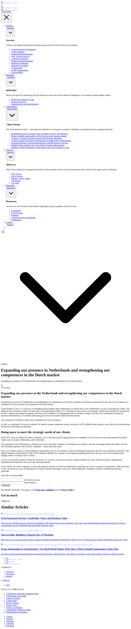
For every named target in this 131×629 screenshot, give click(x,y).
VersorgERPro (17, 72)
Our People (15, 181)
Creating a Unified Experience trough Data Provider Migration (36, 138)
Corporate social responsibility (23, 217)
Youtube (9, 619)
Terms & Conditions (14, 607)
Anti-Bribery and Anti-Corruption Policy (22, 594)
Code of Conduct (13, 598)
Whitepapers (16, 220)
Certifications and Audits (16, 596)
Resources (10, 185)
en (3, 232)
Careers (9, 222)
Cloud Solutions (17, 52)
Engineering (16, 211)
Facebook (10, 626)
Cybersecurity (17, 68)
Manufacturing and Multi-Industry (25, 104)
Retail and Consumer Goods (22, 99)
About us (10, 150)
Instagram (10, 621)
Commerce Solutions (19, 59)
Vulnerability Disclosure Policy (18, 610)
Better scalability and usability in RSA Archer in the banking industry (39, 136)
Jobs (8, 585)
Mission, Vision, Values (20, 178)
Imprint (9, 576)
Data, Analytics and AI (20, 56)
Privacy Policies (12, 603)
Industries (10, 75)
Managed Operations (19, 66)
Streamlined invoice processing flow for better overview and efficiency (39, 134)
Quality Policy (12, 605)
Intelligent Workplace (20, 63)
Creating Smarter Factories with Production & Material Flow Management (41, 141)
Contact (4, 364)
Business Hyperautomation (22, 61)
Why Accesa (16, 174)
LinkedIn (10, 623)
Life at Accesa (17, 176)
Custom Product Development (23, 49)
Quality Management (19, 70)
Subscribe (5, 485)
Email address (30, 483)
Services (9, 26)
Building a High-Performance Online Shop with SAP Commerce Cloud (40, 147)
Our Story (15, 183)
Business (14, 215)
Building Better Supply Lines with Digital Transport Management (37, 145)
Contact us (5, 501)
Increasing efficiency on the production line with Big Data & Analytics (39, 143)
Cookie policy (12, 601)
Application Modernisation (22, 54)
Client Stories (11, 106)
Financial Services (18, 102)
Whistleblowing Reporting (17, 612)
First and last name (32, 480)
